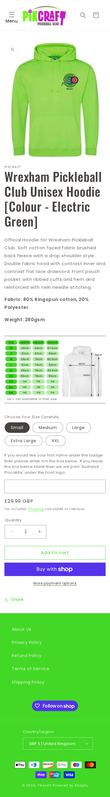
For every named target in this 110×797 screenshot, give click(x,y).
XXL (56, 441)
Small (17, 428)
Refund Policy (27, 655)
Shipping (36, 509)
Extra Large (23, 441)
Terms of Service (31, 669)
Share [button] (17, 599)
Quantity (13, 520)
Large (78, 428)
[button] (11, 15)
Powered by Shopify (70, 785)
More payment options (55, 583)
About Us (21, 629)
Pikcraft (45, 785)
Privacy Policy (27, 642)
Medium (48, 428)
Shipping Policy (28, 682)
